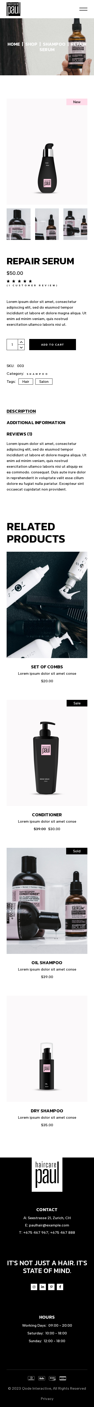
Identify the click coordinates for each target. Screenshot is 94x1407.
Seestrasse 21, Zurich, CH (49, 1218)
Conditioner (47, 814)
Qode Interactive (36, 1388)
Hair (25, 381)
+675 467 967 (35, 1232)
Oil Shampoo (46, 962)
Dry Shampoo (47, 1110)
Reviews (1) (19, 434)
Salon (44, 381)
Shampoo (38, 374)
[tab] (21, 411)
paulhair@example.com (49, 1225)
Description (21, 411)
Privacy (47, 1398)
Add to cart (52, 344)
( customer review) (32, 285)
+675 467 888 (62, 1232)
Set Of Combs (47, 666)
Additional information (36, 422)
